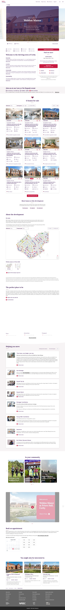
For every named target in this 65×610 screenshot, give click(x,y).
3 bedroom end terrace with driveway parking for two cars (50, 154)
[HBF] (48, 603)
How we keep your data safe (43, 535)
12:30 (24, 542)
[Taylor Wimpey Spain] (7, 603)
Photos (10, 43)
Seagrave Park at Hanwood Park (13, 575)
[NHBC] (22, 603)
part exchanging (26, 372)
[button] (40, 238)
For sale (50, 228)
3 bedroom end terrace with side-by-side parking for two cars (32, 183)
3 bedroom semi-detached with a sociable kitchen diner (14, 183)
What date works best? (10, 537)
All (57, 348)
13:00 (29, 542)
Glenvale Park (46, 574)
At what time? (24, 537)
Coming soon (55, 228)
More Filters (33, 105)
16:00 (29, 547)
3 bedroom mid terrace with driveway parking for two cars (31, 154)
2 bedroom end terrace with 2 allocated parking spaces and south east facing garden (31, 125)
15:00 (34, 544)
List (57, 105)
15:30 (24, 547)
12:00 (34, 539)
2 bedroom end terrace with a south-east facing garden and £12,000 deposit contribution (49, 125)
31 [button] (7, 550)
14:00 (24, 544)
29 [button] (16, 548)
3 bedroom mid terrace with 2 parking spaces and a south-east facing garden (14, 154)
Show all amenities (32, 337)
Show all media (55, 43)
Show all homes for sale (32, 195)
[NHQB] (34, 603)
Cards (54, 105)
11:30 (29, 539)
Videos (17, 43)
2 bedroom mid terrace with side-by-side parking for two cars (14, 125)
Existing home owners (43, 348)
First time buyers (52, 348)
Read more (57, 92)
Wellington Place (29, 574)
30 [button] (18, 548)
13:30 (34, 542)
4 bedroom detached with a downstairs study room (49, 183)
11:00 (24, 539)
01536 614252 (48, 56)
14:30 (29, 544)
